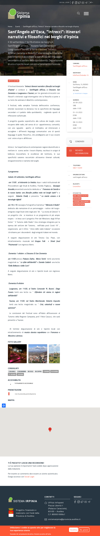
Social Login (64, 2)
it (91, 2)
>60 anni (20, 374)
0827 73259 (77, 167)
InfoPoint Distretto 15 (81, 75)
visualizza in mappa (80, 93)
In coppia (38, 371)
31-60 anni (12, 374)
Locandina (76, 186)
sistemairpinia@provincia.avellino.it (64, 519)
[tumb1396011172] (37, 353)
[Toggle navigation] (86, 14)
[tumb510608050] (17, 353)
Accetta (73, 529)
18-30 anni (54, 371)
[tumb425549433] (58, 353)
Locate (4, 405)
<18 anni (46, 371)
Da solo (30, 371)
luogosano (77, 199)
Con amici (12, 371)
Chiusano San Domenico (81, 202)
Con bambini (21, 371)
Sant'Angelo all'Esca (80, 66)
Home (10, 26)
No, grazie (84, 529)
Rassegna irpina (79, 204)
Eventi (17, 26)
